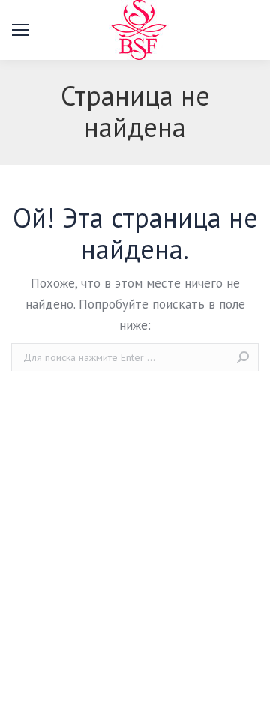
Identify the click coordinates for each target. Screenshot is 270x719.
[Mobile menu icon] (20, 30)
